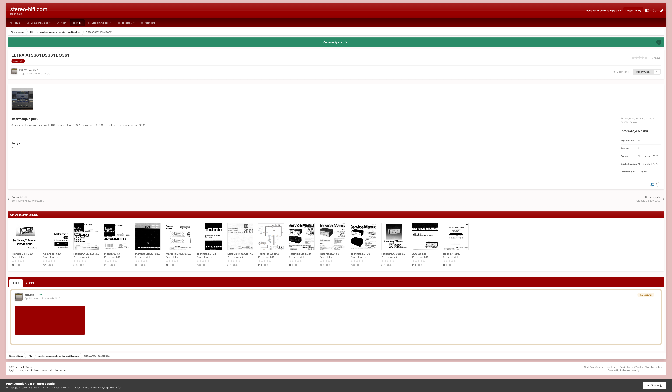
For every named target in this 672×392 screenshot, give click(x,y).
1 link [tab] (16, 282)
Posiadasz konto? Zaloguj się (603, 10)
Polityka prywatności (41, 370)
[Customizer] (647, 10)
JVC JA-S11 (419, 253)
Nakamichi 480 (52, 253)
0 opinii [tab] (30, 282)
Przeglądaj (126, 22)
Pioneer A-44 (112, 253)
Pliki (78, 22)
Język (12, 370)
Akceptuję (655, 385)
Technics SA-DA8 (268, 253)
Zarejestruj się (633, 10)
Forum (16, 22)
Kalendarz (149, 22)
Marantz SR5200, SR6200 (181, 253)
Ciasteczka (60, 370)
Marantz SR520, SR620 (149, 253)
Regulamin (91, 387)
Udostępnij (622, 71)
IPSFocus (27, 367)
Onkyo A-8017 (451, 253)
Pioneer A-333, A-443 (87, 253)
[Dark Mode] (654, 10)
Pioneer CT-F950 (22, 253)
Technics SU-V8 (329, 253)
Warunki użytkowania (74, 387)
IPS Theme (14, 367)
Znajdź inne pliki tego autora (34, 73)
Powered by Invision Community (623, 370)
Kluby (63, 22)
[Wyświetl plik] (24, 236)
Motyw (23, 370)
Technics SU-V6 (360, 253)
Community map (39, 22)
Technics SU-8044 (300, 253)
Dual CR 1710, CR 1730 (240, 253)
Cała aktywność (99, 22)
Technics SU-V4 (206, 253)
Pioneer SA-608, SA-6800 (397, 253)
